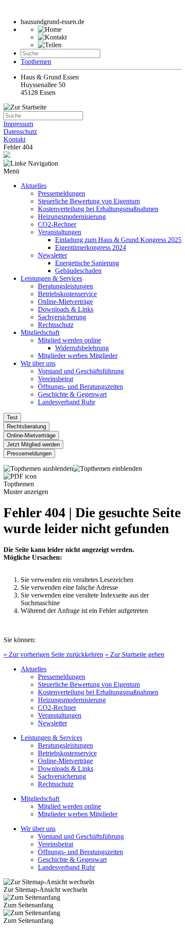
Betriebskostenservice (67, 293)
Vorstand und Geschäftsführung (81, 371)
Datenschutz (20, 131)
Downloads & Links (65, 309)
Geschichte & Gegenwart (72, 394)
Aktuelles (33, 185)
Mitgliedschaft (40, 332)
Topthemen (36, 61)
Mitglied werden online (69, 340)
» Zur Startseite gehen (134, 654)
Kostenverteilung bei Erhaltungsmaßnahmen (98, 208)
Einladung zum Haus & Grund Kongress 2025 (118, 239)
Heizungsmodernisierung (72, 216)
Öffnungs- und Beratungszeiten (80, 386)
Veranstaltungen (59, 232)
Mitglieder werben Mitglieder (77, 355)
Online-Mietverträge (65, 301)
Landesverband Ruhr (66, 402)
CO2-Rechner (57, 224)
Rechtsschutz (56, 324)
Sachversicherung (62, 317)
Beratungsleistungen (65, 286)
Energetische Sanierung (87, 263)
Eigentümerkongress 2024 (90, 247)
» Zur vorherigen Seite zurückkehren (53, 654)
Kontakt (14, 139)
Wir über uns (38, 363)
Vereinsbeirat (55, 378)
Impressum (18, 123)
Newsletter (52, 255)
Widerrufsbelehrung (82, 348)
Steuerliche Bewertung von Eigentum (89, 201)
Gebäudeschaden (78, 270)
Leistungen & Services (51, 278)
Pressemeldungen (61, 193)
